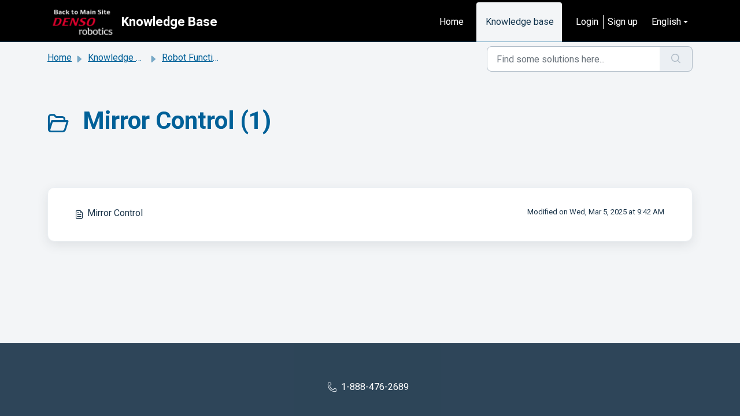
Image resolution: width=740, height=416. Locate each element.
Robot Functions (195, 57)
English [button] (666, 21)
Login (587, 21)
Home (451, 21)
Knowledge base (520, 21)
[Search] (676, 59)
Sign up (623, 21)
